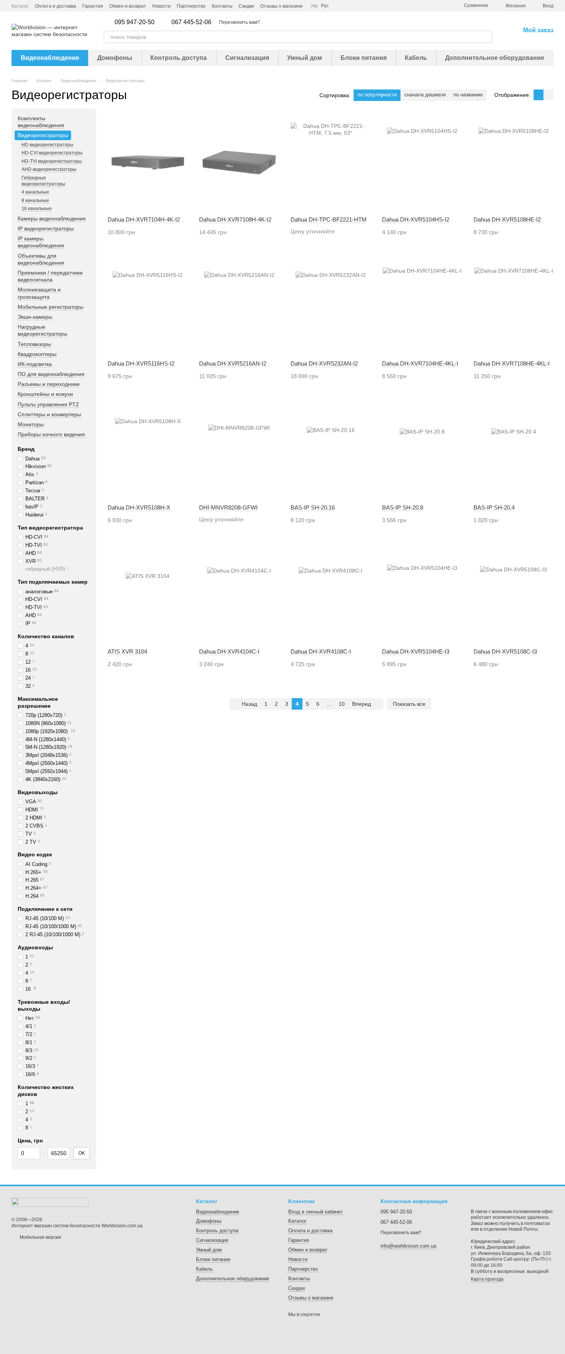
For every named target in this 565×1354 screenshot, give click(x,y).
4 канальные (35, 192)
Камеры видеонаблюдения (52, 218)
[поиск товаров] (486, 37)
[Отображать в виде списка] (548, 94)
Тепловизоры (34, 344)
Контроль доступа (178, 58)
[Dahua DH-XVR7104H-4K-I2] (148, 162)
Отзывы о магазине (281, 6)
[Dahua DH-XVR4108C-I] (331, 594)
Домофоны (114, 58)
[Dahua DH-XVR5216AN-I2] (239, 306)
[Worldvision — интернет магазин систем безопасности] (50, 1202)
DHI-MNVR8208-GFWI (228, 507)
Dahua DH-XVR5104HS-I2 (415, 219)
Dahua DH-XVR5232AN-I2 (324, 363)
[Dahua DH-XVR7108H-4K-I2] (239, 162)
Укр (314, 5)
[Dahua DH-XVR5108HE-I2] (513, 162)
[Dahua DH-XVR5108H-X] (148, 450)
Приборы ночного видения (51, 434)
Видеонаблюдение (50, 58)
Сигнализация (247, 58)
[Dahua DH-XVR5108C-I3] (513, 594)
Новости (161, 6)
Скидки (246, 6)
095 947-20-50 (135, 22)
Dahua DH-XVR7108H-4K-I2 (235, 219)
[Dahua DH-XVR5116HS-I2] (148, 306)
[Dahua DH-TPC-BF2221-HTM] (331, 162)
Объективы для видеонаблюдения (41, 259)
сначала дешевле (425, 95)
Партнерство (191, 6)
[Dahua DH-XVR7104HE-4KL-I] (422, 306)
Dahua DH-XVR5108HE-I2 (507, 219)
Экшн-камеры (35, 317)
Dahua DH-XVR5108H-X (139, 507)
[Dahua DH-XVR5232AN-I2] (331, 306)
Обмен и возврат (127, 6)
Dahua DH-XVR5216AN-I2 (232, 363)
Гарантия (92, 6)
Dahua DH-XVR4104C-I (229, 651)
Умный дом (304, 58)
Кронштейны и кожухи (45, 394)
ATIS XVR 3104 (127, 651)
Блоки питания (364, 58)
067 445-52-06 (191, 22)
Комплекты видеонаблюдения (41, 121)
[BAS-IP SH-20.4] (513, 450)
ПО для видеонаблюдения (51, 374)
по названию (468, 95)
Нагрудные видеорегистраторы (42, 330)
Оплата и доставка (55, 6)
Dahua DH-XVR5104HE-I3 (415, 651)
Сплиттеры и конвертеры (49, 414)
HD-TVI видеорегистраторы (52, 161)
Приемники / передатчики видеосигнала (50, 276)
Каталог (20, 6)
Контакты (222, 6)
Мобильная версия (39, 1237)
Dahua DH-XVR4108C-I (321, 651)
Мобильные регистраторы (50, 307)
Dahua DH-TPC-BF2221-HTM (329, 219)
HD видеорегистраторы (47, 144)
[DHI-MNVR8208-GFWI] (239, 450)
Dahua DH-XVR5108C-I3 (505, 651)
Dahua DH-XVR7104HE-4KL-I (420, 363)
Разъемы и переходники (49, 384)
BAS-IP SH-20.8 (402, 507)
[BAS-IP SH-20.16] (331, 450)
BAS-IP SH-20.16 (313, 507)
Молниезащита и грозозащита (39, 293)
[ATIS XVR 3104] (148, 594)
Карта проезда (487, 1279)
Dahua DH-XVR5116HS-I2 (141, 363)
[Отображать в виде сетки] (538, 94)
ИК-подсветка (35, 364)
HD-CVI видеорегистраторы (52, 153)
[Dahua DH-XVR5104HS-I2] (422, 162)
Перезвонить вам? (239, 22)
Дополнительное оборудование (494, 58)
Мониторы (31, 424)
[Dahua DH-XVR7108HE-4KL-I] (513, 306)
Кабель (416, 58)
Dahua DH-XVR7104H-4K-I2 (144, 219)
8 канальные (35, 200)
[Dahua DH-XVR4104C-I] (239, 594)
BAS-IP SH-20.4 (494, 507)
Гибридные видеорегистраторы (43, 181)
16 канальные (37, 208)
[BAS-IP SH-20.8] (422, 450)
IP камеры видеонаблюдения (41, 241)
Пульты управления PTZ (48, 404)
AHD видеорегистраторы (49, 169)
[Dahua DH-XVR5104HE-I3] (422, 594)
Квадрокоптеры (37, 354)
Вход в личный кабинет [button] (315, 1212)
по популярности (377, 95)
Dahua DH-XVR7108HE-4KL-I (512, 363)
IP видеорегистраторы (46, 228)
